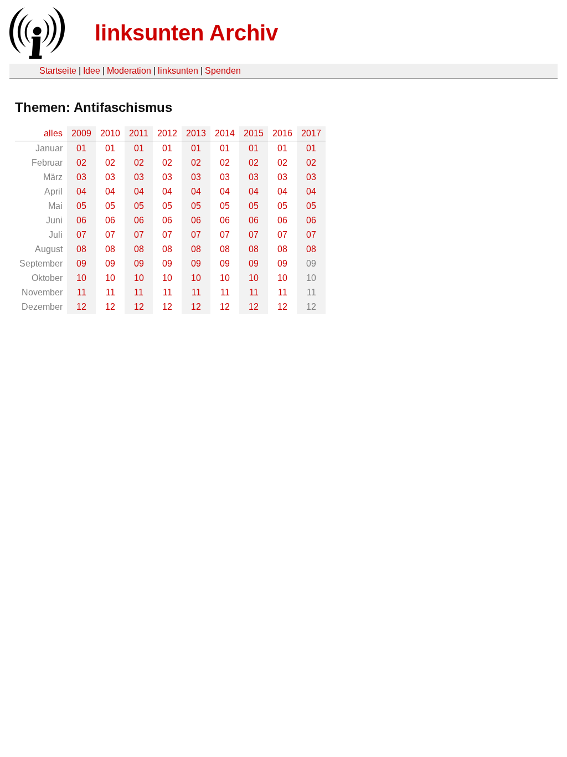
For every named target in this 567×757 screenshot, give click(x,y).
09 (81, 263)
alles (53, 133)
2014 (225, 133)
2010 (110, 133)
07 (81, 234)
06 (81, 220)
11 (81, 292)
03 (81, 177)
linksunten (178, 70)
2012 (167, 133)
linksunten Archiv (186, 33)
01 (81, 148)
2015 (254, 133)
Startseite (57, 70)
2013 (196, 133)
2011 (138, 133)
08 (81, 249)
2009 (81, 133)
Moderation (129, 70)
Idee (91, 70)
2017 (311, 133)
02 (81, 162)
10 (81, 278)
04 (81, 191)
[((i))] (36, 55)
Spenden (223, 70)
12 (81, 306)
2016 (282, 133)
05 (81, 206)
